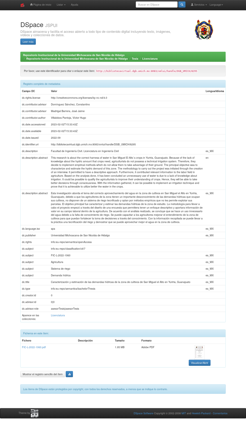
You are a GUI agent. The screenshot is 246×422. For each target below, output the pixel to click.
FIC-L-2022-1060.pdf (34, 347)
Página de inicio (42, 4)
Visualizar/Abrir (199, 363)
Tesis (135, 58)
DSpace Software (143, 413)
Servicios (199, 4)
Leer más (28, 41)
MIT (184, 413)
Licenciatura (150, 58)
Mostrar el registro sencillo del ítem (43, 374)
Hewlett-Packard (201, 413)
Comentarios (220, 413)
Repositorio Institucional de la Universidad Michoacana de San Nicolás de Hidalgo (74, 55)
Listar (60, 4)
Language (215, 4)
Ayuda (74, 4)
